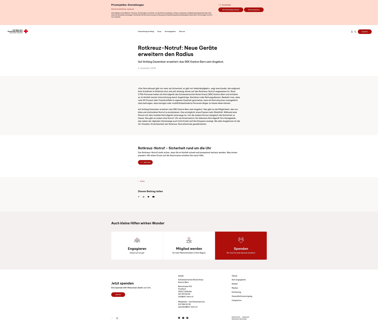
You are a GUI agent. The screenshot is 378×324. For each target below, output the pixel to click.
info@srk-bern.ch (185, 296)
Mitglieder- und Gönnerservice (191, 302)
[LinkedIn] (143, 196)
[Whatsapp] (148, 196)
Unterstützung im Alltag (146, 31)
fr (117, 318)
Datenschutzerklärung (118, 9)
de (112, 318)
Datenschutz (236, 317)
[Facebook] (138, 196)
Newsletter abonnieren (239, 319)
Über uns (182, 31)
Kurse (159, 31)
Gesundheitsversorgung (242, 296)
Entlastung (236, 292)
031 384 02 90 (184, 304)
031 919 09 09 (184, 294)
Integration (236, 300)
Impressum (130, 9)
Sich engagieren (170, 31)
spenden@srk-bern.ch (188, 307)
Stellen (235, 284)
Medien (235, 288)
